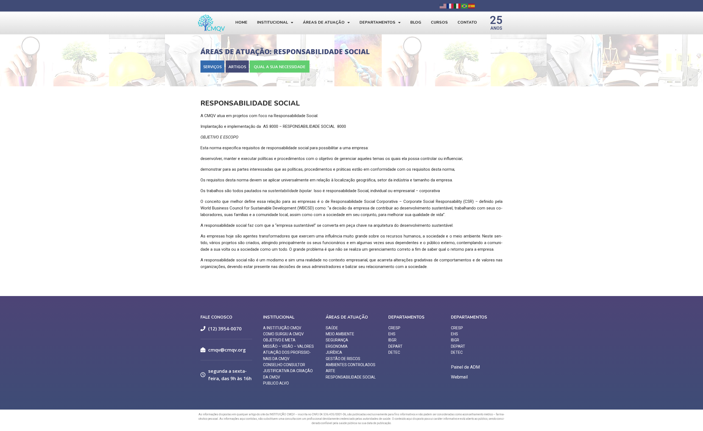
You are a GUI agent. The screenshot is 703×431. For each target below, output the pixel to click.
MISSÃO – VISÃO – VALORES (288, 346)
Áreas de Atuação (324, 22)
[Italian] (457, 6)
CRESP (394, 328)
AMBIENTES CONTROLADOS (350, 365)
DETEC (394, 352)
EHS (391, 334)
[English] (443, 6)
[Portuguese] (464, 6)
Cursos (439, 22)
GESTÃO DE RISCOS (343, 359)
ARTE (330, 371)
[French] (450, 6)
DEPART (395, 346)
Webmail (459, 377)
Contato (467, 22)
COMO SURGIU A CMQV (283, 334)
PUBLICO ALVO (276, 383)
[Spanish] (471, 6)
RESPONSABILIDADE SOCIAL (351, 377)
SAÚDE (332, 328)
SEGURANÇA (337, 340)
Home (241, 22)
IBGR (392, 340)
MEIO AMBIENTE (340, 334)
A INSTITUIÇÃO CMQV (282, 328)
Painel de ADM (465, 367)
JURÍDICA (334, 352)
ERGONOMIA (337, 346)
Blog (415, 22)
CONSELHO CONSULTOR (284, 365)
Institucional (272, 22)
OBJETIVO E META (279, 340)
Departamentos (377, 22)
